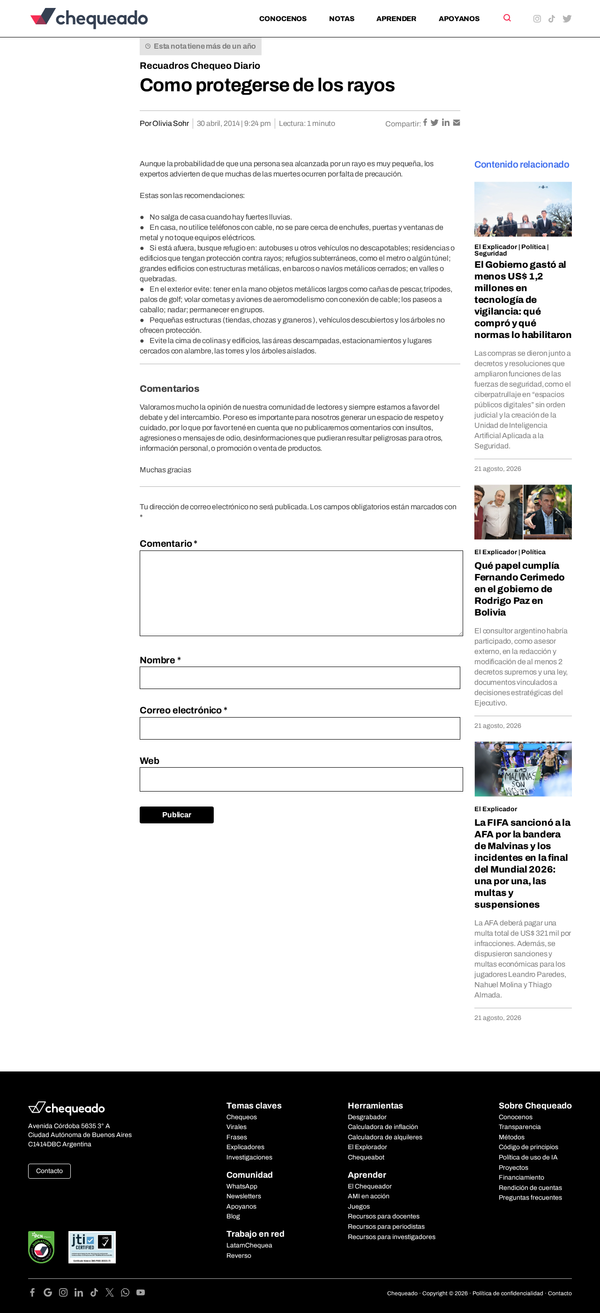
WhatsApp (241, 1186)
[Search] (506, 18)
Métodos (512, 1137)
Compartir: (403, 124)
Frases (236, 1137)
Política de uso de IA (528, 1157)
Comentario (168, 543)
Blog (233, 1216)
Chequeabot (366, 1157)
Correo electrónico (183, 710)
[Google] (51, 1294)
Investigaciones (249, 1157)
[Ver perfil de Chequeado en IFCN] (41, 1247)
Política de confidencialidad (507, 1293)
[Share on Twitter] (435, 123)
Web (149, 761)
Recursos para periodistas (386, 1226)
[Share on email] (456, 123)
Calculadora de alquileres (385, 1137)
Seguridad (490, 253)
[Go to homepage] (104, 18)
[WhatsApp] (128, 1294)
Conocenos (283, 18)
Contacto (49, 1170)
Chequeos (241, 1117)
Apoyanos (459, 18)
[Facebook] (36, 1294)
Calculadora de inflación (383, 1126)
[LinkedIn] (82, 1294)
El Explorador (367, 1147)
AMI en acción (369, 1196)
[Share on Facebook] (425, 123)
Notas (341, 18)
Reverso (238, 1255)
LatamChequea (249, 1245)
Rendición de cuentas (530, 1187)
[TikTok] (97, 1294)
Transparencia (520, 1126)
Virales (236, 1126)
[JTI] (92, 1247)
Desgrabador (367, 1117)
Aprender (396, 18)
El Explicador (495, 246)
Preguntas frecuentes (530, 1197)
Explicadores (245, 1147)
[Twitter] (113, 1294)
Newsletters (243, 1196)
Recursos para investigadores (391, 1236)
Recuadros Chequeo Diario (200, 65)
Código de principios (528, 1147)
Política (533, 246)
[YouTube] (140, 1294)
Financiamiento (521, 1177)
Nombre (160, 660)
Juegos (359, 1206)
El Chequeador (370, 1186)
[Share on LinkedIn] (446, 123)
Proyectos (513, 1167)
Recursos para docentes (384, 1216)
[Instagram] (67, 1294)
